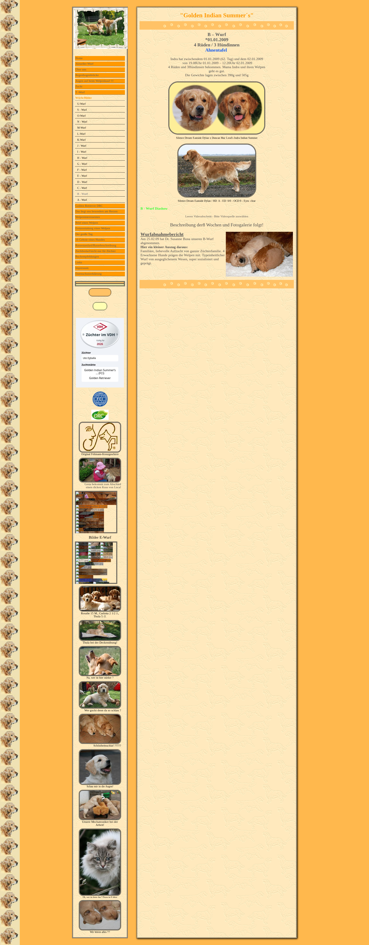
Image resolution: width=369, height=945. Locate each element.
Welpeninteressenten (87, 216)
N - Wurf (82, 121)
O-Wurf (81, 115)
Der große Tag (84, 234)
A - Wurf (82, 199)
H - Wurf (82, 158)
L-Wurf (81, 133)
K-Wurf (81, 139)
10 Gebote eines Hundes (90, 239)
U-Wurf (81, 103)
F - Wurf (82, 169)
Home (79, 58)
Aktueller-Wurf (84, 63)
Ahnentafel (216, 50)
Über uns (80, 69)
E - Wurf (82, 175)
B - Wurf (82, 194)
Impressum (82, 268)
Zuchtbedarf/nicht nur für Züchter (95, 251)
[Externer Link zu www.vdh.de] (100, 386)
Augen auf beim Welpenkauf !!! (94, 80)
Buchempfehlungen (87, 256)
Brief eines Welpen (86, 222)
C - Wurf (82, 188)
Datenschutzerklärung (88, 273)
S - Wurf (82, 109)
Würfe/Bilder (83, 97)
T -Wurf (80, 92)
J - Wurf (81, 145)
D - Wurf (82, 182)
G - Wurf (82, 163)
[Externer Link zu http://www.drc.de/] (100, 418)
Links (78, 262)
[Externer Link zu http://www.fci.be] (100, 406)
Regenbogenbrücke (87, 75)
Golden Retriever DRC (89, 205)
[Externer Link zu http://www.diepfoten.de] (100, 451)
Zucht (78, 86)
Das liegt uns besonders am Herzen (96, 211)
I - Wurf (81, 151)
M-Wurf (81, 127)
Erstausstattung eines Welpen (92, 228)
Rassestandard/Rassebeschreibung (95, 245)
